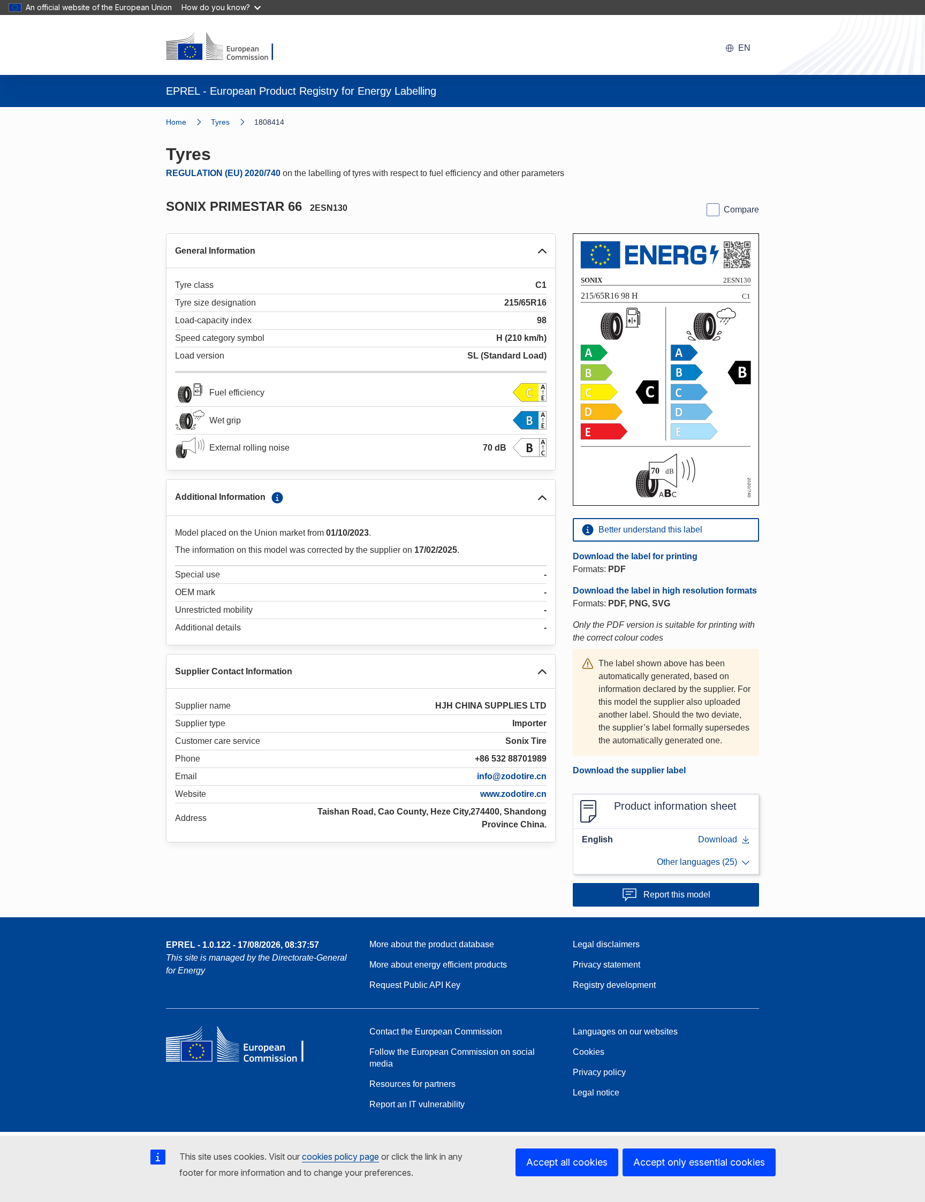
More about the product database (431, 944)
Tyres (220, 122)
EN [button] (744, 47)
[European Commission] (226, 47)
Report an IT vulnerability (417, 1104)
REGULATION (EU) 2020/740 (223, 173)
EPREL (242, 944)
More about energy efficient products (438, 964)
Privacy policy (599, 1072)
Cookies (588, 1051)
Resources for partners (412, 1084)
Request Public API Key (414, 985)
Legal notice (596, 1092)
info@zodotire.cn (512, 776)
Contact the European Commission (435, 1031)
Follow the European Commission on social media (452, 1057)
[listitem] (232, 122)
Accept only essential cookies (699, 1162)
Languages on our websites (625, 1031)
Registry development (614, 985)
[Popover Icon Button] (277, 497)
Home (176, 122)
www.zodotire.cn (513, 793)
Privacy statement (606, 964)
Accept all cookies (567, 1162)
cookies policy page (340, 1156)
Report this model (676, 894)
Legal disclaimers (606, 944)
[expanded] (542, 251)
